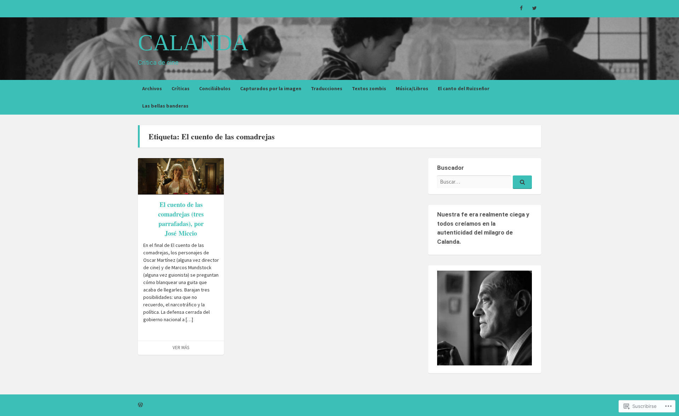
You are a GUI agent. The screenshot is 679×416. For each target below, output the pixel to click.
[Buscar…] (522, 182)
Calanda (193, 42)
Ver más (181, 348)
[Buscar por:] (484, 181)
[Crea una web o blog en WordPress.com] (140, 405)
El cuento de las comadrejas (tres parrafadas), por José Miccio (181, 219)
